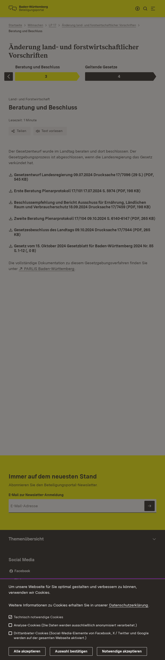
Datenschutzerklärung (128, 605)
